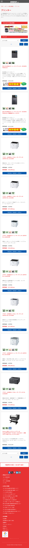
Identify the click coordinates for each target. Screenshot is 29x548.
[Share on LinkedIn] (17, 472)
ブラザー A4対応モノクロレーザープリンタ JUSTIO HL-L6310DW (12, 314)
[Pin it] (14, 472)
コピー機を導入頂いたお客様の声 (10, 499)
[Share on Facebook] (9, 472)
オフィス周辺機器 (9, 6)
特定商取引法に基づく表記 (8, 520)
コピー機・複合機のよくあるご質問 (10, 496)
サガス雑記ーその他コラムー (9, 513)
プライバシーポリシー (7, 524)
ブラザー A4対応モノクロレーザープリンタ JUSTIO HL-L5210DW (12, 157)
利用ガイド (5, 528)
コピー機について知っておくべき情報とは (11, 501)
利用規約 (4, 526)
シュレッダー (5, 479)
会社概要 (4, 518)
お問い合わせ (5, 530)
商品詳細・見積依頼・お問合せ (14, 88)
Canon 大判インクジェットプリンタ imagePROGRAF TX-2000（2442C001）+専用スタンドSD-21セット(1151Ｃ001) (14, 433)
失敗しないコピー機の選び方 (9, 497)
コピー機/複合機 (6, 477)
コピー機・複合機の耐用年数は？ (10, 509)
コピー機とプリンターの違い (9, 507)
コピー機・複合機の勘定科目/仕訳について (11, 511)
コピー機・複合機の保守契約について (10, 488)
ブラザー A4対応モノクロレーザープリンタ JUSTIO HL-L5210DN (12, 197)
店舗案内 (4, 522)
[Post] (12, 472)
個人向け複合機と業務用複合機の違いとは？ (12, 503)
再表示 (24, 40)
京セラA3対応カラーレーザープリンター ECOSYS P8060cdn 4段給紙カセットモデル (14, 112)
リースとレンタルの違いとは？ (9, 494)
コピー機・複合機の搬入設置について (10, 490)
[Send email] (19, 472)
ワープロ (4, 482)
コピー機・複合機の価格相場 (9, 505)
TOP (2, 6)
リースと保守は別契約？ (8, 492)
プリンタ (17, 6)
